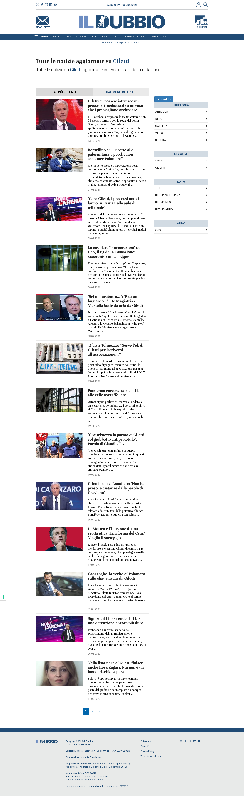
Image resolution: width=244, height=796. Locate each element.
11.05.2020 (94, 698)
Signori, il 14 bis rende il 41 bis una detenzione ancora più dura (115, 620)
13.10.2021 (94, 140)
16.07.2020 (94, 519)
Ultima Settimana (167, 195)
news (159, 160)
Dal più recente (64, 92)
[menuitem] (44, 36)
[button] (199, 4)
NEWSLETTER (43, 26)
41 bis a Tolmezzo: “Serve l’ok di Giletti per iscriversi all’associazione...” (116, 350)
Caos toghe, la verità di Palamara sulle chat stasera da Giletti (116, 576)
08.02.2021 (94, 287)
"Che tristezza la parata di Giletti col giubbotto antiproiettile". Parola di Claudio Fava (116, 439)
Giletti (160, 167)
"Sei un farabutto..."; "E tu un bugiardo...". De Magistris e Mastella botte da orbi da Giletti (115, 301)
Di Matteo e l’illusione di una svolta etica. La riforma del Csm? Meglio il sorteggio (116, 533)
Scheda (160, 140)
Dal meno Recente (120, 92)
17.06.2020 (94, 564)
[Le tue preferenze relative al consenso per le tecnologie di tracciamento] (3, 597)
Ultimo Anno (164, 209)
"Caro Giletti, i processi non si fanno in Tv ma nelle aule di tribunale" (113, 203)
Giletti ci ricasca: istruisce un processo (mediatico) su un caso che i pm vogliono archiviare (115, 105)
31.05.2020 (94, 609)
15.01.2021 (94, 381)
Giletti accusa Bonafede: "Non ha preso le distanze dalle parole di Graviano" (116, 488)
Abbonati (202, 27)
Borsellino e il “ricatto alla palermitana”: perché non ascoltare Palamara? (110, 154)
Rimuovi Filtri (164, 99)
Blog (158, 118)
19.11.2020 (94, 425)
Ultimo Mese (163, 202)
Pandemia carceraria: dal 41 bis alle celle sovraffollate (115, 392)
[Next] (99, 711)
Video (159, 133)
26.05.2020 (94, 653)
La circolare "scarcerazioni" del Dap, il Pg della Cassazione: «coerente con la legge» (115, 252)
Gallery (161, 126)
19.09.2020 (94, 474)
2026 (158, 230)
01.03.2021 (94, 189)
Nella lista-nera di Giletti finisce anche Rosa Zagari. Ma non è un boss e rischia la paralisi (116, 667)
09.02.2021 (94, 238)
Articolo (161, 111)
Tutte (159, 188)
